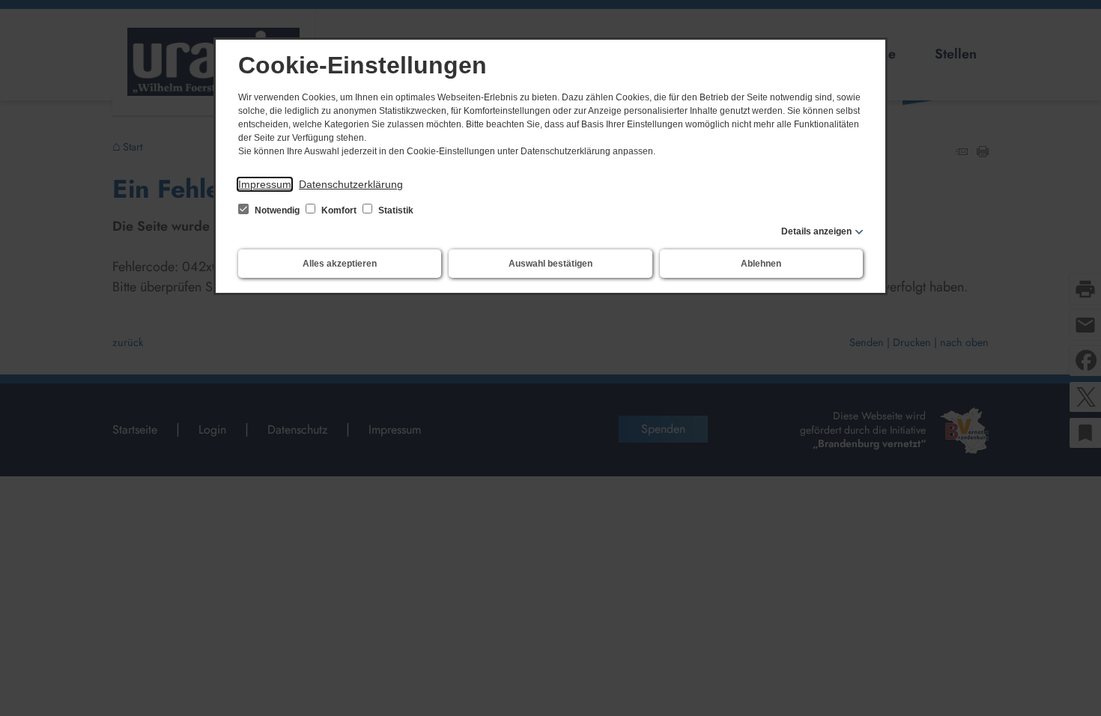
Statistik (394, 210)
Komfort (339, 210)
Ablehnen (761, 263)
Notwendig (277, 210)
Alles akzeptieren (340, 263)
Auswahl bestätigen (550, 263)
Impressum (264, 184)
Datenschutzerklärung (351, 184)
